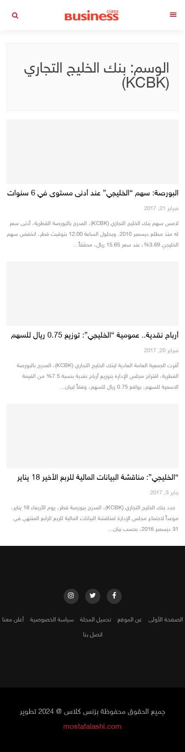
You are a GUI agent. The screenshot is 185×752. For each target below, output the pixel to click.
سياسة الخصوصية (52, 620)
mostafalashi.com (92, 727)
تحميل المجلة (95, 620)
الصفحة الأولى (165, 620)
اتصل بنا (92, 635)
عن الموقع (129, 620)
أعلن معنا (13, 620)
